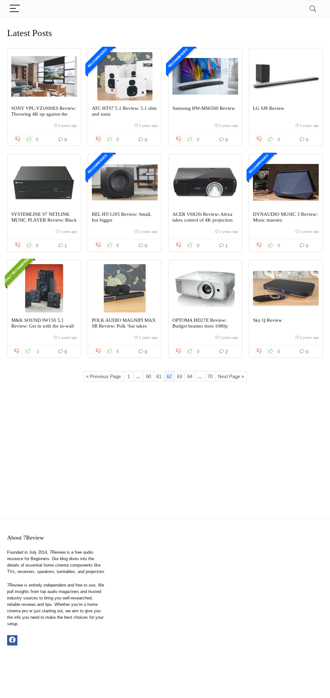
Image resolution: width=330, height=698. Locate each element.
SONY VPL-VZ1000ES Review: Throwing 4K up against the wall (43, 114)
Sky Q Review (267, 320)
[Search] (313, 8)
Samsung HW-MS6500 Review (203, 108)
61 (158, 376)
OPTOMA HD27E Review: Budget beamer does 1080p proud (200, 326)
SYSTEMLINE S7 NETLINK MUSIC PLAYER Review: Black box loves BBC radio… (44, 220)
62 (169, 376)
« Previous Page (103, 376)
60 (148, 376)
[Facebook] (12, 640)
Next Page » (231, 376)
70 (210, 376)
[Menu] (15, 8)
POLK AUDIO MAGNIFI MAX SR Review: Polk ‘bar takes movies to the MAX (124, 326)
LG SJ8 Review (268, 108)
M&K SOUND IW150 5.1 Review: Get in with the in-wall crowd (42, 326)
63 (179, 376)
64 (189, 376)
